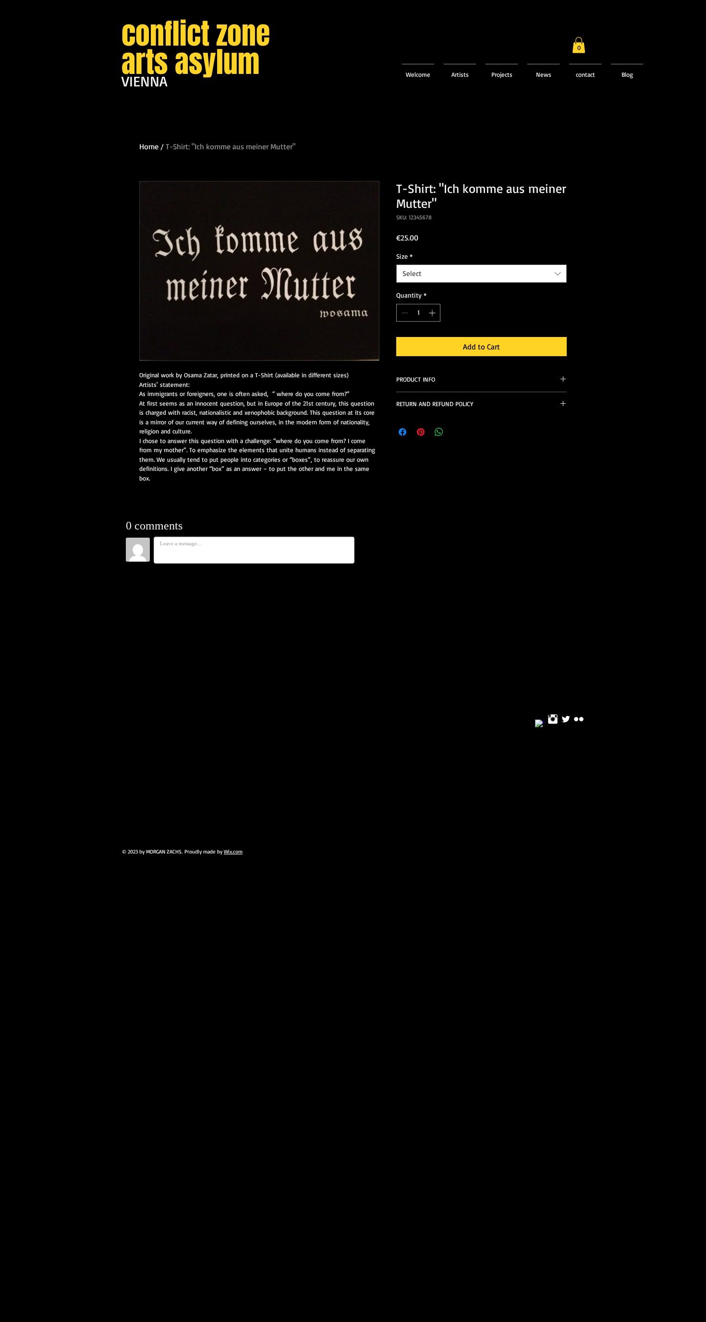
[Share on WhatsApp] (439, 432)
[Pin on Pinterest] (420, 432)
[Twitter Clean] (566, 719)
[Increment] (433, 312)
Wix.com (233, 851)
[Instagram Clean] (553, 719)
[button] (578, 45)
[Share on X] (457, 432)
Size (404, 256)
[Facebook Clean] (540, 724)
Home (148, 146)
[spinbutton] (418, 312)
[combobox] (481, 273)
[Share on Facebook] (402, 432)
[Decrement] (404, 312)
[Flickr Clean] (579, 719)
